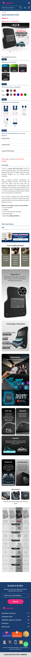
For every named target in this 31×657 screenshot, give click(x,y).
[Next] (27, 37)
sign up (13, 159)
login (7, 159)
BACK (5, 12)
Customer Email (5, 144)
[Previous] (3, 37)
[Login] (25, 7)
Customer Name (6, 138)
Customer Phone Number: (8, 151)
